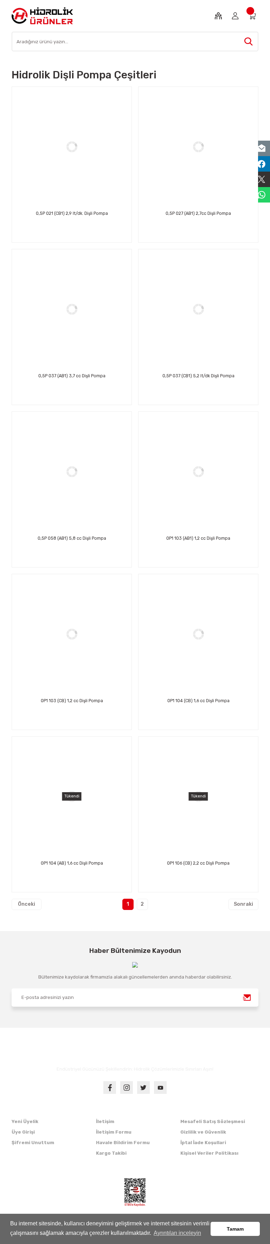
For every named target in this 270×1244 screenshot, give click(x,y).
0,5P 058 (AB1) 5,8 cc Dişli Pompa (72, 538)
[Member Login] (235, 15)
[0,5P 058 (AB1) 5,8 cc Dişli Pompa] (71, 471)
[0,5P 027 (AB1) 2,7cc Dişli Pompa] (198, 146)
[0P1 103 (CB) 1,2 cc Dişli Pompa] (71, 634)
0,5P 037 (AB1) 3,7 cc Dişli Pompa (71, 375)
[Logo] (42, 15)
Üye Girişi (23, 1132)
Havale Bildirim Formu (123, 1142)
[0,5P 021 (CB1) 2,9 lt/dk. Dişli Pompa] (71, 146)
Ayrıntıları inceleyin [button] (177, 1233)
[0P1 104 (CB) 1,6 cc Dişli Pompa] (198, 634)
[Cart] (252, 15)
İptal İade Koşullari (203, 1142)
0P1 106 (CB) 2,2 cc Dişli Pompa (198, 863)
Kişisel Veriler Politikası (209, 1153)
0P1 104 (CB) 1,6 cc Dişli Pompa (198, 700)
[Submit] (247, 997)
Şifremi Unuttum (33, 1142)
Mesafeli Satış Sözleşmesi (212, 1121)
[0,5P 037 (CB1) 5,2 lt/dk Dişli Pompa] (198, 309)
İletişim (105, 1121)
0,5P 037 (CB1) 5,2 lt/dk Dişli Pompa (198, 375)
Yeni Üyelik (25, 1121)
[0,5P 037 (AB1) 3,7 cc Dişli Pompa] (71, 309)
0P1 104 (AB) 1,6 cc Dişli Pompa (72, 863)
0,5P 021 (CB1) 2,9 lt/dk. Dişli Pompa (72, 213)
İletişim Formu (113, 1132)
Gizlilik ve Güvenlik (203, 1132)
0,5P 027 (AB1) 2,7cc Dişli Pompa (198, 213)
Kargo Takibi (111, 1153)
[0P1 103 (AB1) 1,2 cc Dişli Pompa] (198, 471)
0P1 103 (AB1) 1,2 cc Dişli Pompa (198, 538)
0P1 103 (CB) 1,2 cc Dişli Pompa (72, 700)
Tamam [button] (235, 1229)
